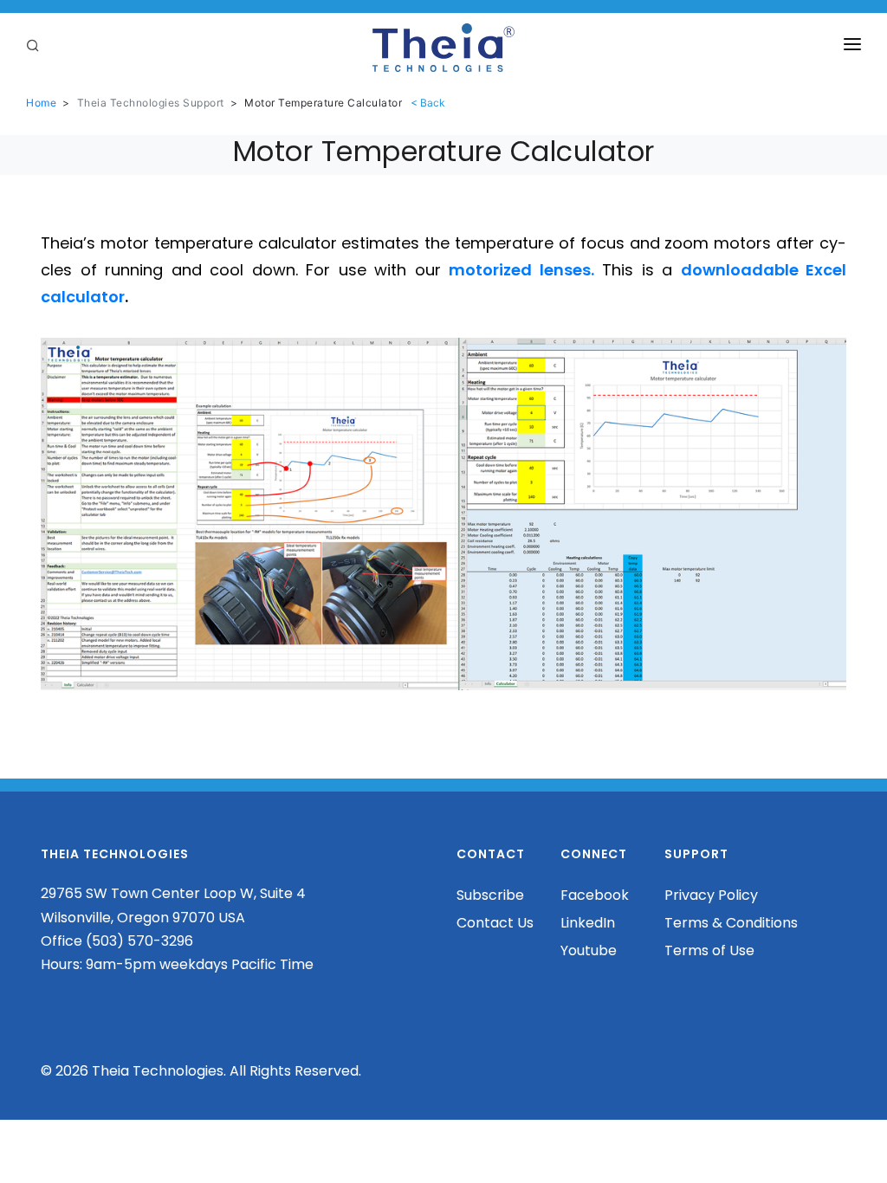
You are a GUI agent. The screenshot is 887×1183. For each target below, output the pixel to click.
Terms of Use (709, 950)
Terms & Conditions (731, 923)
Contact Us (495, 923)
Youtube (588, 950)
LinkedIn (587, 923)
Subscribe (490, 895)
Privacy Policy (711, 895)
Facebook (594, 895)
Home (41, 102)
